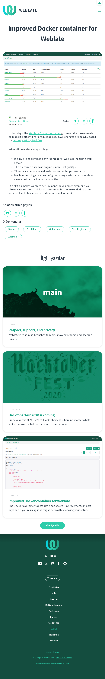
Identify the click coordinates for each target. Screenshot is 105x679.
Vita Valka (65, 663)
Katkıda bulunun (53, 605)
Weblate (28, 10)
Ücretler (53, 599)
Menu (99, 10)
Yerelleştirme (79, 229)
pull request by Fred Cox (27, 140)
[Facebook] (59, 563)
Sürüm (11, 229)
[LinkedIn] (40, 563)
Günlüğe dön (52, 525)
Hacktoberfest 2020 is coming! (32, 415)
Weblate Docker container (45, 133)
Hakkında (54, 634)
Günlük (12, 121)
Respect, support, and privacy (31, 330)
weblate (52, 555)
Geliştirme (23, 121)
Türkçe (51, 578)
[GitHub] (65, 563)
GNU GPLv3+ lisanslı (64, 657)
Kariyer (54, 617)
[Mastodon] (52, 563)
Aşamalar (13, 236)
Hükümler (40, 663)
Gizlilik (48, 663)
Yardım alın (53, 623)
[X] (46, 563)
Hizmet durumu (52, 652)
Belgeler (54, 640)
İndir (54, 593)
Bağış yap (54, 611)
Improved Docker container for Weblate (39, 501)
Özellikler (32, 229)
